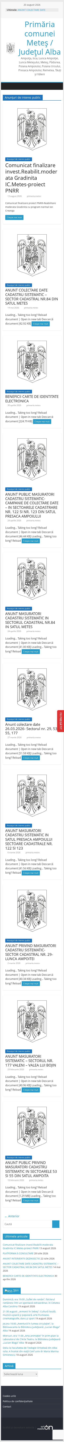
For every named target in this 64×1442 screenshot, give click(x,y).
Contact (7, 1406)
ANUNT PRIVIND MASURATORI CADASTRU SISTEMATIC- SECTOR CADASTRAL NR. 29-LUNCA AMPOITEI (30, 952)
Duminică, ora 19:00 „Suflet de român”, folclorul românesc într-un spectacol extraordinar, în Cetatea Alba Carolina (31, 1303)
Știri (16, 1290)
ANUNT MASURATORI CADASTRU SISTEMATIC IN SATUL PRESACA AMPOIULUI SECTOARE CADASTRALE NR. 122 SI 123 (29, 839)
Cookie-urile (9, 1396)
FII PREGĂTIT (60, 721)
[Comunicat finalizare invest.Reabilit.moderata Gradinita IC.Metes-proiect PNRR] (32, 105)
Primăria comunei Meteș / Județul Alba (40, 38)
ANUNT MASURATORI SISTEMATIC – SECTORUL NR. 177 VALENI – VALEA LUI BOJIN (30, 1061)
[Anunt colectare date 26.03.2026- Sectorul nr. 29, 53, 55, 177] (32, 665)
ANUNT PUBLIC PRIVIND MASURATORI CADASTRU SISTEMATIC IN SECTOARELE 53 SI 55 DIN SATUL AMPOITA (31, 1169)
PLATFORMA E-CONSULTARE (18, 1253)
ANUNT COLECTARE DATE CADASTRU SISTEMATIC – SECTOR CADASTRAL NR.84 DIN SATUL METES (31, 297)
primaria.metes (34, 196)
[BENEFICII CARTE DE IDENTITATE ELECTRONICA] (32, 337)
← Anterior (11, 1216)
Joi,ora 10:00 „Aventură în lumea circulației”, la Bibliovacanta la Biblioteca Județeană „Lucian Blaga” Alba (31, 1327)
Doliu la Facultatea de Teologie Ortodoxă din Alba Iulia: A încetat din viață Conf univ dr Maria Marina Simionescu (31, 1351)
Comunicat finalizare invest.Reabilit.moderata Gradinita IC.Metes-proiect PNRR (31, 178)
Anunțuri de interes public (18, 159)
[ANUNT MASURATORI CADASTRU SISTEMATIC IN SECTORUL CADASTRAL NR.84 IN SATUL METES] (32, 554)
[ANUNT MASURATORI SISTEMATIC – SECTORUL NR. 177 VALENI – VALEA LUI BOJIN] (32, 997)
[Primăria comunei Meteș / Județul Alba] (6, 86)
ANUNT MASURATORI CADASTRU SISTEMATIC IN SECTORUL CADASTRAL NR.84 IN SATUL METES (30, 620)
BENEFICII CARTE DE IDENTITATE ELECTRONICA (32, 398)
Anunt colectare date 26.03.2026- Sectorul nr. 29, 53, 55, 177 (31, 729)
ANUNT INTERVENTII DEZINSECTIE (21, 1258)
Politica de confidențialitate (18, 1401)
